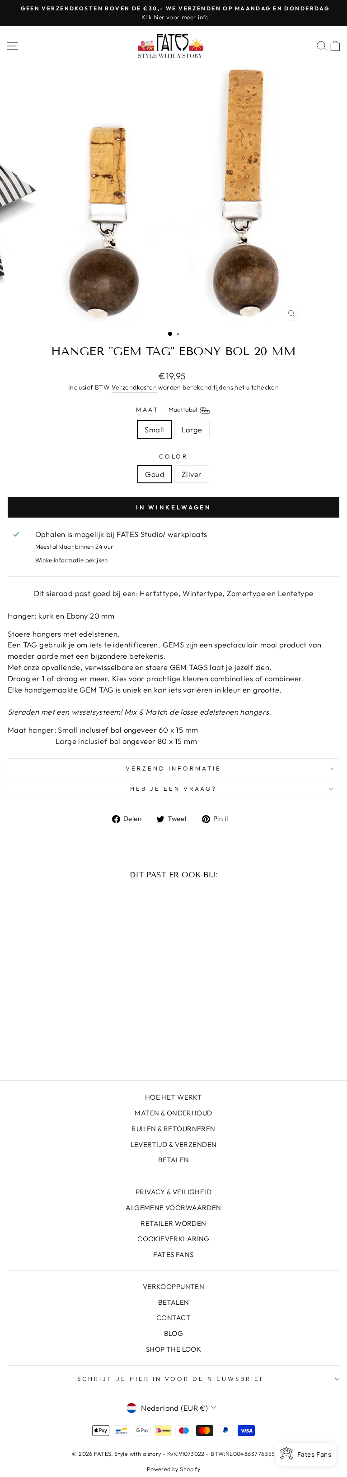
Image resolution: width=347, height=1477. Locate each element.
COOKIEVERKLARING (173, 1238)
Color (173, 456)
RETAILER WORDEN (173, 1223)
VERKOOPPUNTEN (173, 1286)
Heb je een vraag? (173, 788)
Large (192, 429)
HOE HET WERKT (173, 1097)
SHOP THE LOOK (173, 1349)
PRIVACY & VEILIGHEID (173, 1192)
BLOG (173, 1333)
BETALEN (173, 1160)
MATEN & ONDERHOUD (173, 1113)
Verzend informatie (173, 768)
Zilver (192, 474)
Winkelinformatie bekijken (71, 560)
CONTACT (173, 1317)
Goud (154, 474)
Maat (167, 409)
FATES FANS (173, 1254)
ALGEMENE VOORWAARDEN (173, 1207)
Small (154, 429)
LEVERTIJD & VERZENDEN (174, 1144)
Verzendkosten (134, 387)
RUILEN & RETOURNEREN (173, 1128)
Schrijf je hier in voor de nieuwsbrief (171, 1378)
